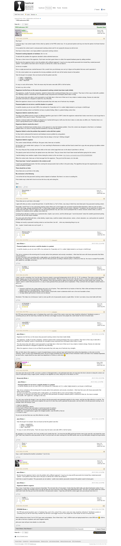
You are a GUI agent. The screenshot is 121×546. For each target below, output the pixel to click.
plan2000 (25, 322)
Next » (26, 24)
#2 (104, 198)
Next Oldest (19, 528)
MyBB (22, 544)
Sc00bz (24, 267)
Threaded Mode (101, 27)
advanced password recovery (29, 6)
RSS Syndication (76, 541)
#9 (104, 469)
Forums (48, 8)
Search (97, 9)
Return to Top (44, 541)
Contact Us (25, 541)
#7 (104, 370)
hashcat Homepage (35, 541)
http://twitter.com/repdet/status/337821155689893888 (77, 155)
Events (64, 8)
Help (104, 9)
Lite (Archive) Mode (54, 541)
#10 (104, 506)
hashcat (41, 8)
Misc (24, 18)
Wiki (54, 8)
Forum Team (18, 541)
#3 (104, 240)
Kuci (23, 443)
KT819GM (25, 303)
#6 (104, 330)
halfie (24, 497)
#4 (104, 275)
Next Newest (27, 528)
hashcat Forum (18, 18)
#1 (104, 38)
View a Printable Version (22, 536)
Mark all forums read (65, 541)
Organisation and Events (33, 18)
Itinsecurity (26, 232)
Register (33, 14)
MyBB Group (33, 544)
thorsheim (25, 190)
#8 (104, 451)
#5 (104, 312)
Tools (59, 8)
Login (28, 14)
